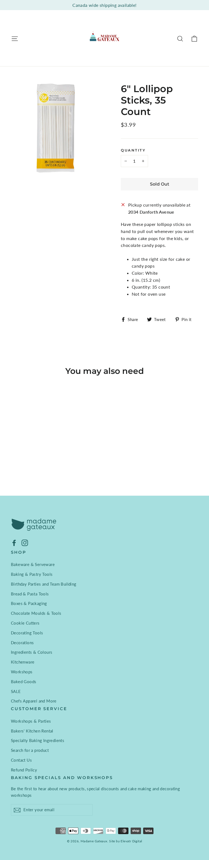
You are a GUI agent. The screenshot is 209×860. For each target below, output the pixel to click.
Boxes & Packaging (29, 603)
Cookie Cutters (25, 622)
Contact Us (21, 760)
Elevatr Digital (131, 841)
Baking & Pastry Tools (32, 574)
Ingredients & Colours (31, 652)
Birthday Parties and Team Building (43, 584)
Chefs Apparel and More (34, 700)
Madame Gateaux (94, 841)
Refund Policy (24, 769)
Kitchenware (22, 661)
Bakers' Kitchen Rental (32, 730)
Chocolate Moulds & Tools (36, 613)
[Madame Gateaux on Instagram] (24, 542)
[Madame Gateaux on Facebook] (14, 542)
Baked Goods (23, 681)
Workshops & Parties (31, 721)
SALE (16, 691)
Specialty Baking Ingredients (37, 740)
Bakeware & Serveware (33, 564)
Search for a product (30, 750)
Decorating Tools (27, 632)
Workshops (22, 671)
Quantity (133, 150)
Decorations (22, 642)
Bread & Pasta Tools (30, 593)
